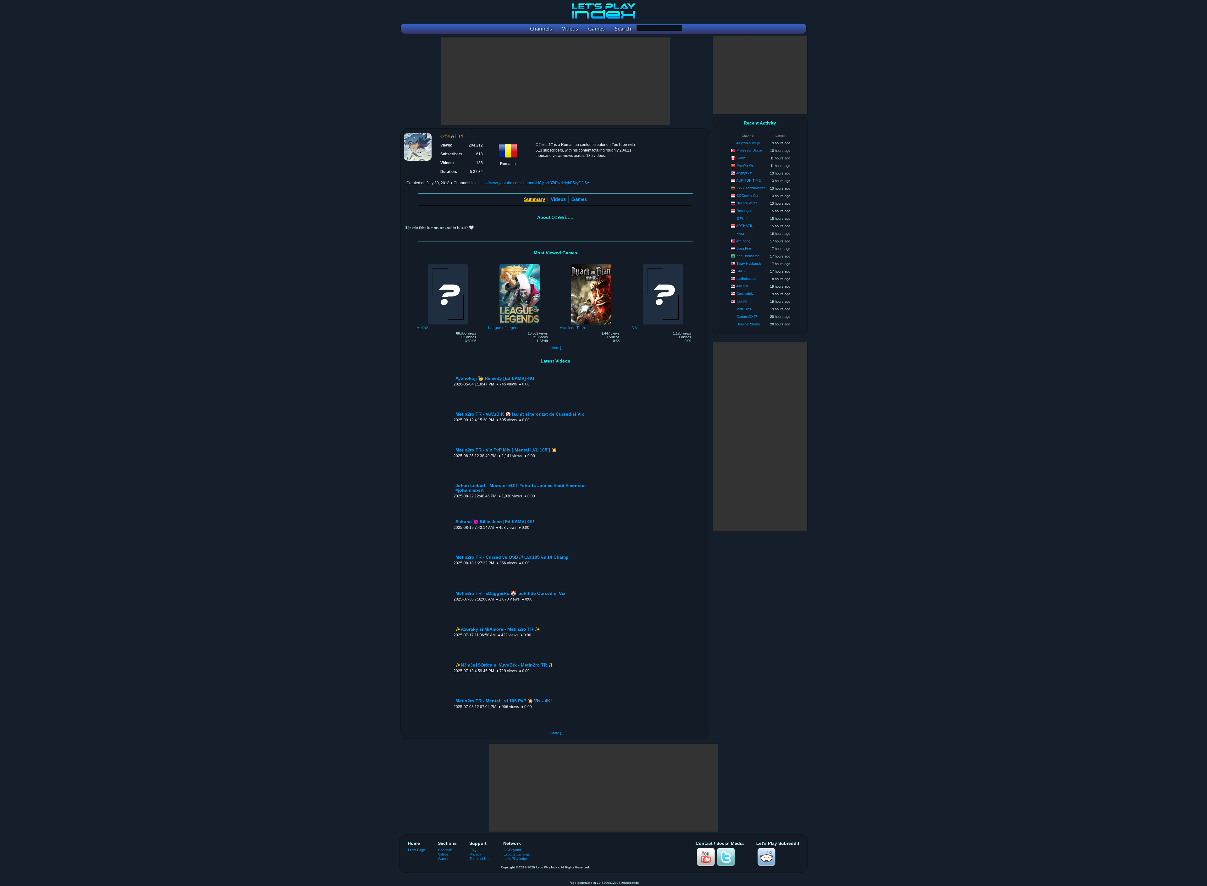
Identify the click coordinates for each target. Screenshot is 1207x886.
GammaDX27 (746, 316)
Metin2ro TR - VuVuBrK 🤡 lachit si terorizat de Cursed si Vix (519, 414)
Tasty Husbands (749, 263)
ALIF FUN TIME (748, 180)
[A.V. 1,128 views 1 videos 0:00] (663, 265)
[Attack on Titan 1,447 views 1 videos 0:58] (591, 265)
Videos (558, 199)
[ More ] (555, 348)
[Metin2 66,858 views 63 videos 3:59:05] (448, 265)
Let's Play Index (516, 859)
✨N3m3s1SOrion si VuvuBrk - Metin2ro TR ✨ (504, 665)
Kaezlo (741, 301)
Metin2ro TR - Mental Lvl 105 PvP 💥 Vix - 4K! (503, 701)
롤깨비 (741, 218)
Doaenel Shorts (748, 324)
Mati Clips (743, 309)
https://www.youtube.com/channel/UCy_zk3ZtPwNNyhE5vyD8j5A (533, 183)
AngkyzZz (744, 173)
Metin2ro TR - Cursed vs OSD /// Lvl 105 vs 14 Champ (512, 557)
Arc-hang (743, 241)
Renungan (744, 211)
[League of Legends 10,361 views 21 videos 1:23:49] (519, 265)
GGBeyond (512, 850)
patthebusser (746, 278)
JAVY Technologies (751, 188)
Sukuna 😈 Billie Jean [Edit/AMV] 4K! (494, 521)
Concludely (744, 294)
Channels (445, 850)
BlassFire (743, 248)
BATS (740, 271)
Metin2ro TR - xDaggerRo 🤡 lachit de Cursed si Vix (510, 593)
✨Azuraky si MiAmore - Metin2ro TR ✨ (497, 629)
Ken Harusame (747, 256)
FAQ (473, 850)
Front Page (416, 850)
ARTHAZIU (744, 226)
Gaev (740, 158)
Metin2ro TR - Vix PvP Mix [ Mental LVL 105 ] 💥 (506, 450)
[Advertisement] (555, 81)
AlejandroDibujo (748, 143)
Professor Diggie (749, 150)
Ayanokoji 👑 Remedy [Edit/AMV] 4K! (494, 378)
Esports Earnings (517, 854)
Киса (740, 233)
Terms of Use (480, 859)
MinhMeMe (744, 165)
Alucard (742, 286)
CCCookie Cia (747, 195)
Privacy (475, 854)
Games (579, 199)
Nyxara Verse (747, 203)
